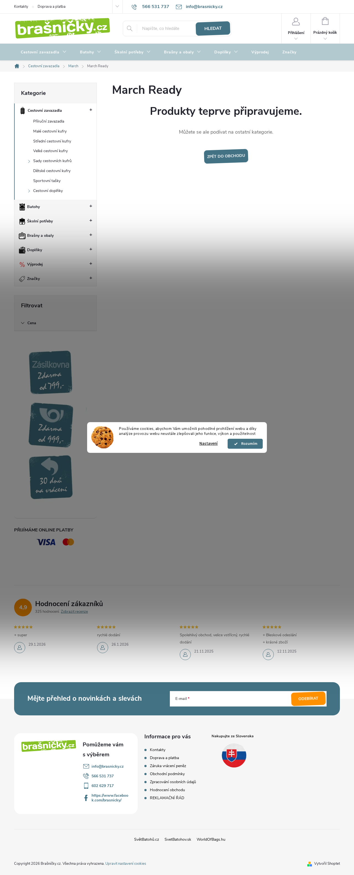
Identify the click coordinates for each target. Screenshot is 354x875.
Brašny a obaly (40, 235)
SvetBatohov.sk (178, 839)
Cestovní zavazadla (45, 110)
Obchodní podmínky (167, 774)
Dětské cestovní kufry (52, 170)
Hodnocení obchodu (167, 790)
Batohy (33, 206)
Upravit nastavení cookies (125, 863)
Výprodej (35, 264)
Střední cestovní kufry (52, 141)
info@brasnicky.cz (108, 766)
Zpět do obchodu (226, 156)
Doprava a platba (52, 6)
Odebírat (308, 698)
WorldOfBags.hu (211, 839)
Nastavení (208, 443)
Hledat (213, 28)
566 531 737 (103, 776)
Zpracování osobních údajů (173, 782)
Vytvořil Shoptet (327, 863)
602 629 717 (103, 785)
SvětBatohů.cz (146, 839)
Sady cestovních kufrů (52, 160)
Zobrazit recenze (74, 611)
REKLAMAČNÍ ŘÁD (167, 798)
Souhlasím (248, 443)
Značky (33, 278)
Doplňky (34, 250)
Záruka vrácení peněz (168, 765)
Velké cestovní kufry (50, 151)
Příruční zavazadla (48, 121)
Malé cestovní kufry (50, 131)
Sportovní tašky (47, 180)
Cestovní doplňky (48, 190)
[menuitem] (43, 52)
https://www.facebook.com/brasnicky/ (110, 798)
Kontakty (21, 6)
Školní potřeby (40, 221)
